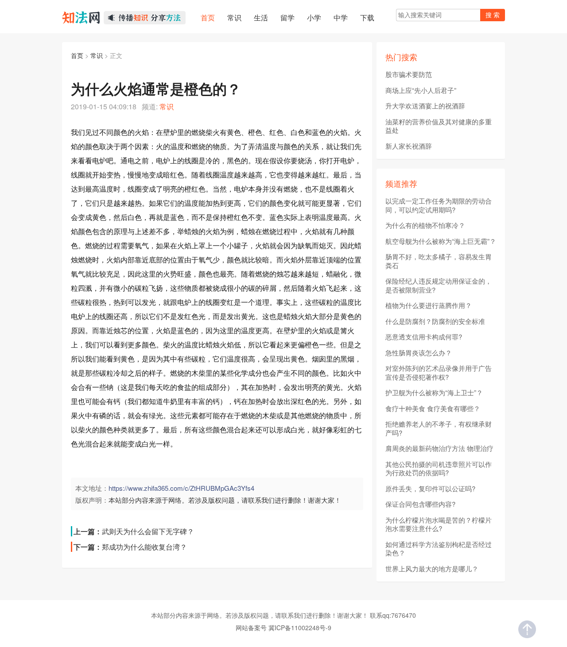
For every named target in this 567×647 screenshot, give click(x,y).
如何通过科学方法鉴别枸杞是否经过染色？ (438, 548)
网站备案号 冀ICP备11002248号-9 (283, 627)
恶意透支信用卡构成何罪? (423, 336)
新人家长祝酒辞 (408, 146)
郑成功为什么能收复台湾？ (144, 547)
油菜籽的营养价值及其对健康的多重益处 (438, 126)
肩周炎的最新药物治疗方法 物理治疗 (439, 448)
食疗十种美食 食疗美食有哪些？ (432, 408)
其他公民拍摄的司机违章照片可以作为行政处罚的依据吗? (438, 468)
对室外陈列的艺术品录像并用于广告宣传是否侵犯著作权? (438, 372)
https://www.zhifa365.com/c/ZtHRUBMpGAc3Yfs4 (181, 488)
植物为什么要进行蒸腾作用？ (428, 305)
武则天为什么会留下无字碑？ (148, 531)
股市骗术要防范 (408, 74)
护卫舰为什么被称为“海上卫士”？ (434, 392)
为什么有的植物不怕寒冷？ (425, 225)
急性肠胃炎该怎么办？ (418, 352)
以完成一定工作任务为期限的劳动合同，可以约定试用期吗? (438, 205)
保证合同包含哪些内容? (420, 504)
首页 (77, 55)
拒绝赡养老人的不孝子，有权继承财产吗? (438, 428)
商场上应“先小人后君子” (420, 90)
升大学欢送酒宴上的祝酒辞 (425, 105)
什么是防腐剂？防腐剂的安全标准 (435, 321)
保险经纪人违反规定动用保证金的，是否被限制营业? (438, 285)
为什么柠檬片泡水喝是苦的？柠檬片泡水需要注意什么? (438, 524)
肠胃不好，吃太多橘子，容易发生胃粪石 (438, 261)
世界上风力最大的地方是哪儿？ (431, 568)
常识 (96, 55)
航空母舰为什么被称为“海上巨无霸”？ (440, 241)
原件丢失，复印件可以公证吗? (430, 488)
